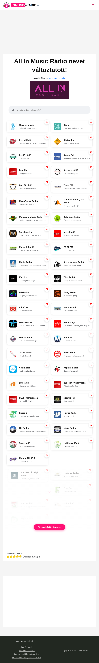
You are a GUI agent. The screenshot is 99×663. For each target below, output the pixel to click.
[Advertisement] (49, 28)
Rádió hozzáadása (27, 650)
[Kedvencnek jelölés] (46, 122)
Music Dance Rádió (57, 78)
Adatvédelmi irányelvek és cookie (26, 657)
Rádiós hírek (26, 647)
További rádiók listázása (49, 527)
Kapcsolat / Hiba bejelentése (26, 654)
